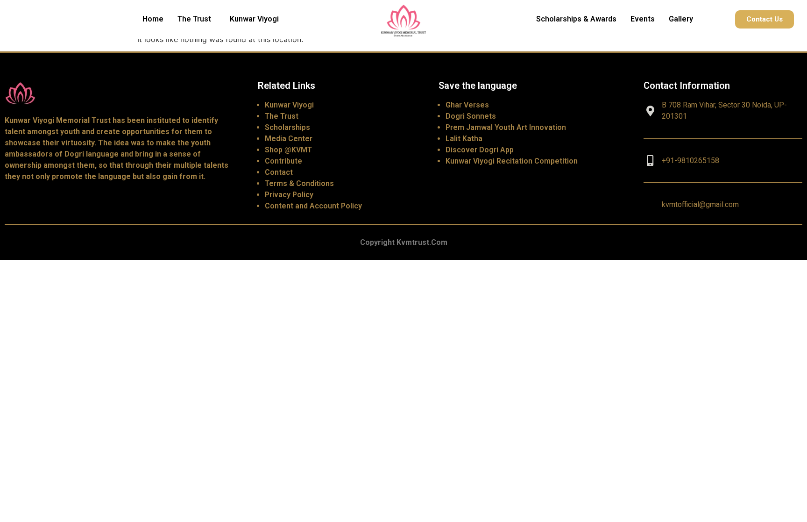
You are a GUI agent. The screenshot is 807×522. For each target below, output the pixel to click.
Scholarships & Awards (576, 18)
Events (642, 18)
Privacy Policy (289, 194)
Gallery (681, 18)
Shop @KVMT (288, 149)
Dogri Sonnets (471, 116)
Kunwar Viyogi (254, 18)
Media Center (288, 138)
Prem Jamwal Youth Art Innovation (506, 127)
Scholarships (287, 127)
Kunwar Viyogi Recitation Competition (512, 161)
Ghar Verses (467, 104)
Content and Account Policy (313, 205)
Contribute (283, 161)
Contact (279, 172)
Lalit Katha (464, 138)
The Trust (194, 18)
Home (152, 18)
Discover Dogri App (480, 149)
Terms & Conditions (299, 183)
